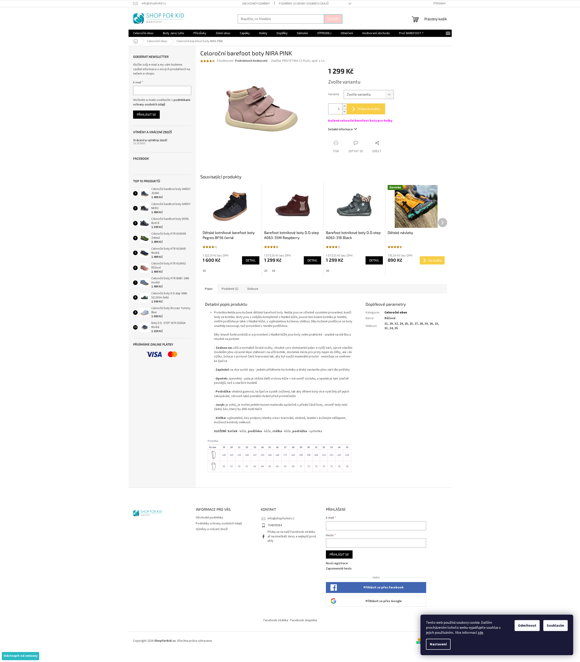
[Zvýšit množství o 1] (344, 106)
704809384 (275, 525)
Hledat (333, 19)
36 (327, 271)
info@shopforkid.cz (281, 518)
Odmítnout (527, 625)
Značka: (298, 61)
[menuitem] (143, 33)
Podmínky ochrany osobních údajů (304, 4)
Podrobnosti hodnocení (251, 61)
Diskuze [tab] (252, 289)
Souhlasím (555, 625)
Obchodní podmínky (256, 4)
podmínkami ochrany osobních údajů (161, 102)
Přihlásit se (146, 114)
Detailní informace (340, 129)
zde (480, 632)
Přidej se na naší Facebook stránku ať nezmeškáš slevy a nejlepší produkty (292, 536)
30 (204, 271)
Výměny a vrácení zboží (212, 529)
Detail (251, 260)
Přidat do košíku (369, 109)
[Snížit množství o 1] (344, 111)
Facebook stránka (275, 620)
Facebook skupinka (303, 620)
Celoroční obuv (395, 312)
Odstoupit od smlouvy (20, 656)
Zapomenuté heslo (339, 569)
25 (265, 271)
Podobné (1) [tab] (230, 289)
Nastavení (438, 644)
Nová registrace (337, 563)
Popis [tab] (209, 289)
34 (273, 271)
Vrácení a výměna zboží (150, 140)
